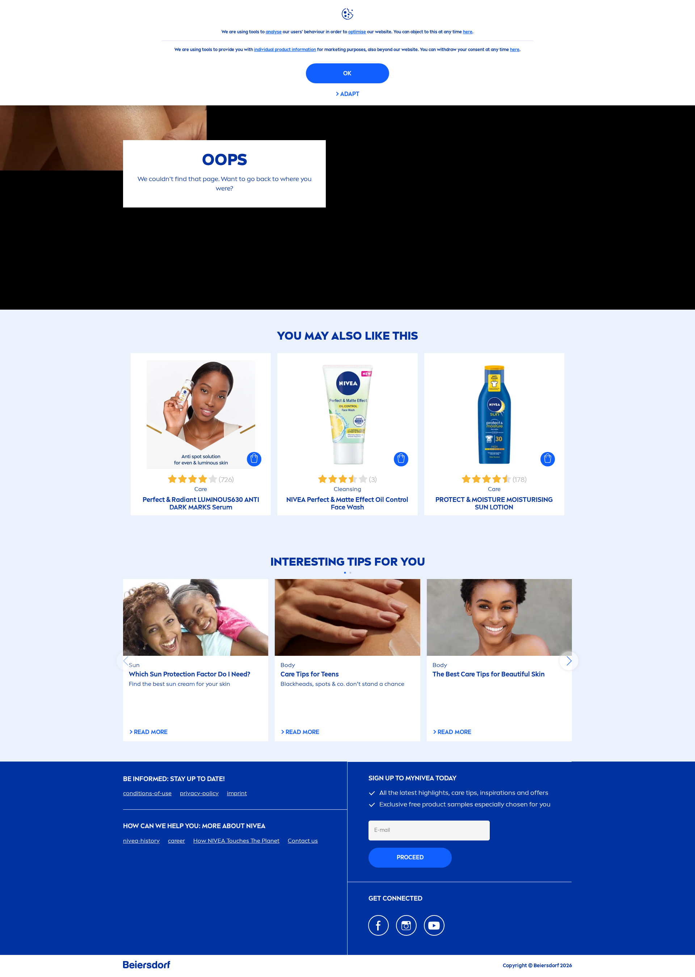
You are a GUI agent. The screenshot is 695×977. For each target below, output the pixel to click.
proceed (410, 857)
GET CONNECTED (395, 898)
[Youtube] (434, 925)
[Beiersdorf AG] (146, 966)
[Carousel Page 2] (350, 573)
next (569, 660)
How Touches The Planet (236, 840)
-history (141, 840)
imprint (237, 793)
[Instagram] (406, 925)
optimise (357, 31)
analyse (274, 31)
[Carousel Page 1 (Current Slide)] (345, 573)
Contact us (303, 840)
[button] (254, 459)
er (176, 840)
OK (347, 73)
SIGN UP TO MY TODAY (412, 778)
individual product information (285, 49)
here (467, 31)
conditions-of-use (147, 793)
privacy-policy (199, 793)
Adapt (349, 94)
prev (126, 660)
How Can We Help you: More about (194, 826)
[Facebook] (378, 925)
